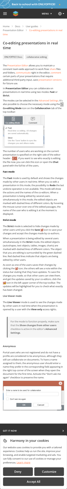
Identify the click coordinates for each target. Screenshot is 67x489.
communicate (23, 72)
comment (56, 72)
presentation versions (50, 79)
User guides (32, 26)
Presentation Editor (13, 30)
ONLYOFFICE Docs (13, 56)
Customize (49, 472)
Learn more (23, 462)
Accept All (33, 482)
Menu (45, 13)
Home (6, 26)
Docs (17, 26)
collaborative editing (37, 56)
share (53, 69)
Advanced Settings (48, 100)
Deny (17, 472)
